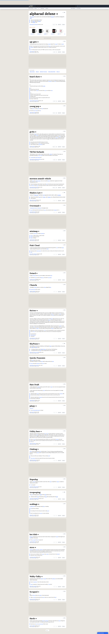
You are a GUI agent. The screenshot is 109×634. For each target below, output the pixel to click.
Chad (37, 393)
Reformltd (35, 200)
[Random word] (75, 6)
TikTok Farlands (32, 159)
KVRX (37, 187)
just (34, 110)
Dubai (44, 197)
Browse (35, 8)
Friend (31, 235)
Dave (34, 439)
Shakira (49, 197)
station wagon (38, 180)
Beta (51, 318)
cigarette (41, 549)
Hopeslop (31, 486)
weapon (35, 287)
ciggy (43, 554)
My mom (31, 289)
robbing (55, 210)
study (60, 325)
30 (31, 441)
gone (49, 320)
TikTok (36, 157)
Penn (34, 331)
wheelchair (35, 582)
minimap (31, 239)
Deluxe (39, 21)
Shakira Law (31, 200)
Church (33, 185)
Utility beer (31, 443)
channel (32, 16)
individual (34, 275)
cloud (31, 252)
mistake (59, 195)
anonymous (33, 279)
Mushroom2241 (37, 365)
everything (42, 233)
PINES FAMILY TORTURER (38, 159)
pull (33, 410)
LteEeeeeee (36, 24)
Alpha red (58, 71)
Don (31, 508)
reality (47, 248)
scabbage (31, 515)
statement (39, 208)
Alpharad (37, 71)
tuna (32, 539)
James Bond (36, 410)
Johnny (34, 458)
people (44, 86)
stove (30, 557)
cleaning (57, 439)
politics (37, 328)
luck (30, 537)
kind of (49, 180)
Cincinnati (61, 393)
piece (42, 361)
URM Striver (33, 338)
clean (37, 90)
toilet (41, 494)
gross (48, 510)
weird (39, 155)
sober (63, 247)
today (42, 624)
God (39, 143)
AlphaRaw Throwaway (43, 71)
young (36, 110)
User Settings (78, 8)
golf (37, 434)
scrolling (50, 154)
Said (41, 155)
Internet (47, 8)
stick (51, 90)
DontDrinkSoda (34, 460)
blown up (42, 277)
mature (56, 44)
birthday (31, 47)
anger (51, 386)
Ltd (43, 195)
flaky (43, 506)
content (49, 44)
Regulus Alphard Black (51, 71)
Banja (33, 51)
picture (34, 481)
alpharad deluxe (32, 24)
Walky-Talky (31, 586)
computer (49, 81)
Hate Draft (31, 400)
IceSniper (34, 599)
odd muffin (35, 586)
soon (59, 136)
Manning (40, 397)
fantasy (39, 386)
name (31, 18)
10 (31, 484)
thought (52, 16)
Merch (64, 24)
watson (33, 412)
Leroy (31, 210)
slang (35, 134)
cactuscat (33, 146)
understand (32, 208)
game (50, 46)
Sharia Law (36, 195)
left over (34, 595)
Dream (52, 328)
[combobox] (56, 6)
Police (31, 451)
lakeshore (34, 443)
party (43, 597)
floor (55, 597)
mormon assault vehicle (33, 187)
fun (34, 327)
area (33, 506)
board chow (31, 100)
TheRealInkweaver (36, 498)
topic (36, 208)
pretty (38, 250)
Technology (42, 8)
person (33, 108)
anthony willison (34, 557)
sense (51, 275)
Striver (30, 338)
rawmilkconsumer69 (35, 486)
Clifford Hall (34, 541)
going (36, 277)
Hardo (30, 625)
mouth (47, 554)
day (45, 433)
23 (40, 110)
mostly (34, 233)
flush (46, 496)
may (52, 314)
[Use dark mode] (79, 6)
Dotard (30, 279)
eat (55, 81)
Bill (30, 49)
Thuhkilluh (33, 625)
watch (63, 44)
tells (36, 233)
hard (36, 347)
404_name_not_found (36, 352)
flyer (50, 346)
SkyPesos (31, 352)
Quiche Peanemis (32, 365)
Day (37, 185)
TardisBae (33, 291)
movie (43, 363)
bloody (41, 144)
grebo (30, 146)
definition (53, 578)
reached (32, 157)
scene (37, 135)
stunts (39, 410)
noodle (35, 539)
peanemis (38, 363)
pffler (33, 400)
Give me (31, 363)
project (40, 595)
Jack (36, 624)
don (40, 350)
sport (44, 390)
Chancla (31, 291)
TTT (44, 330)
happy (40, 250)
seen (50, 481)
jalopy (30, 412)
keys (45, 90)
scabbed (31, 506)
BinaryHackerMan (36, 100)
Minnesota (31, 536)
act (31, 494)
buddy (34, 22)
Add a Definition (73, 8)
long (39, 275)
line (46, 184)
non (40, 451)
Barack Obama (33, 335)
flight (42, 349)
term (33, 180)
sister (45, 210)
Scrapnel (31, 599)
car (32, 408)
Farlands (38, 157)
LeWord (34, 239)
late (42, 108)
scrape (41, 513)
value (33, 347)
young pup (31, 112)
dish (37, 539)
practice (39, 624)
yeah (49, 584)
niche (32, 360)
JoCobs (34, 515)
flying (45, 287)
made (34, 597)
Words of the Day (31, 8)
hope (32, 458)
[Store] (78, 6)
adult (38, 108)
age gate (31, 51)
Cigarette (31, 549)
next (45, 494)
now (39, 144)
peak (53, 361)
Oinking (31, 460)
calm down (50, 277)
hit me (34, 289)
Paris (45, 349)
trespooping (31, 498)
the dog (34, 112)
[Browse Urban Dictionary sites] (31, 6)
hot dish (31, 541)
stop (38, 496)
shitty (31, 408)
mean (34, 21)
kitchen (58, 554)
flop (50, 287)
